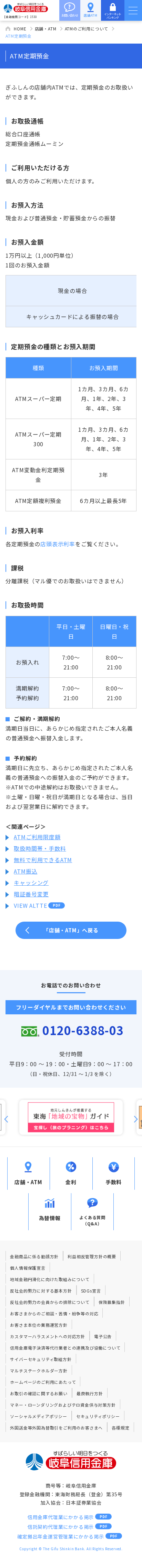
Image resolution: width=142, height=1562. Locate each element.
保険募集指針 (112, 1302)
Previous (6, 1119)
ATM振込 (25, 871)
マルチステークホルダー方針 (38, 1370)
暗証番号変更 (31, 894)
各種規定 (120, 1428)
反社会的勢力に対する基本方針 (41, 1291)
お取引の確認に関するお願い (38, 1393)
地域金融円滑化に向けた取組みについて (49, 1279)
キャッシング (31, 882)
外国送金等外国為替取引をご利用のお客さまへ (56, 1428)
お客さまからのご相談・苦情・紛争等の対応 (54, 1313)
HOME (20, 28)
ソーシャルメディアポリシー (38, 1416)
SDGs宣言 (91, 1291)
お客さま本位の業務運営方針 (38, 1325)
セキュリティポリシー (98, 1416)
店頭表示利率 (57, 544)
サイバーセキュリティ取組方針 (40, 1359)
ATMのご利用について (87, 28)
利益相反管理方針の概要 (92, 1256)
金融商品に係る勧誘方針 (34, 1256)
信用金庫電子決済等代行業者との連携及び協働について (65, 1348)
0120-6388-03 (83, 1030)
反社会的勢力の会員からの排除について (49, 1302)
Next (135, 1119)
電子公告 (103, 1336)
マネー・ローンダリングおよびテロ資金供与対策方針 (62, 1405)
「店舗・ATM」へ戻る (71, 930)
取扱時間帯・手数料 (40, 848)
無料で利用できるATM (43, 860)
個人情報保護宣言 (27, 1268)
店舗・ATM (46, 28)
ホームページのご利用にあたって (43, 1382)
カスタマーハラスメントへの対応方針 (47, 1336)
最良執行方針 (90, 1393)
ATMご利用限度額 (37, 837)
